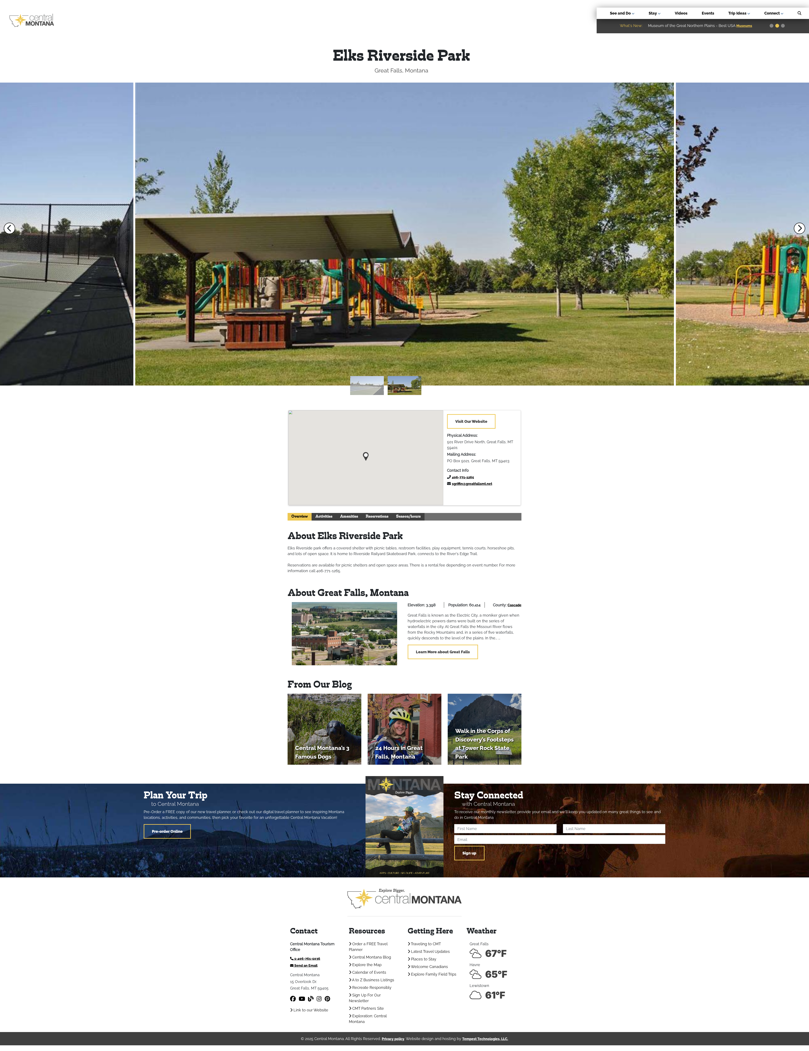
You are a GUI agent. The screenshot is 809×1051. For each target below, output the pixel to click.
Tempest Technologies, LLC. (485, 1039)
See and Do (621, 13)
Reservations (377, 517)
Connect (772, 13)
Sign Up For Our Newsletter (365, 998)
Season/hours (408, 517)
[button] (9, 228)
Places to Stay (423, 959)
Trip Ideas (737, 13)
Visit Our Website (471, 421)
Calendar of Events (368, 972)
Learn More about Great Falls (443, 652)
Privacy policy (393, 1039)
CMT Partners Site (367, 1008)
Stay (653, 13)
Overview (299, 517)
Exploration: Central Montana (368, 1019)
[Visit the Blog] (311, 999)
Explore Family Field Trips (433, 974)
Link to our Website (310, 1010)
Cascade (514, 605)
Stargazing (746, 26)
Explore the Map (366, 965)
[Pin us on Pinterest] (327, 999)
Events (708, 13)
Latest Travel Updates (430, 951)
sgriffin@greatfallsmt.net (472, 484)
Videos (681, 13)
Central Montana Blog (371, 957)
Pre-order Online (167, 831)
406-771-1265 (463, 477)
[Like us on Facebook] (293, 999)
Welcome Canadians (429, 966)
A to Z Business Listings (372, 980)
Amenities (349, 517)
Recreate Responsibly (371, 987)
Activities (323, 517)
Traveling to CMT (425, 944)
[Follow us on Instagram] (319, 999)
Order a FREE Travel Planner (368, 947)
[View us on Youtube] (302, 999)
